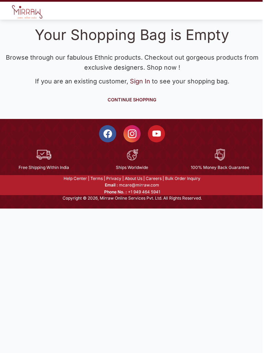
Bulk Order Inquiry (182, 178)
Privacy (113, 178)
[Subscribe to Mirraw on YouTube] (156, 133)
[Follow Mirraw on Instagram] (132, 133)
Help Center (75, 178)
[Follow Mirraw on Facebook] (107, 133)
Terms (96, 178)
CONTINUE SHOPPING (132, 99)
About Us (133, 178)
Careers (154, 178)
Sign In (141, 81)
